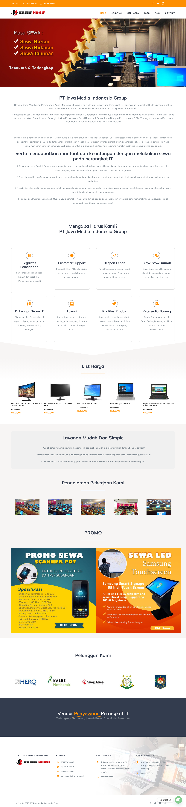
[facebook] (153, 3)
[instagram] (163, 3)
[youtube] (160, 803)
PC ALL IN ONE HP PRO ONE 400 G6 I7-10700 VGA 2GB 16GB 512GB (92, 406)
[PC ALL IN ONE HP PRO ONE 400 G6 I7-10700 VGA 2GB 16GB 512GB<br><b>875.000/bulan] (93, 383)
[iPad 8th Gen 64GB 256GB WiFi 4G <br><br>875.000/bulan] (27, 383)
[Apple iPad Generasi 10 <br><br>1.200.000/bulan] (60, 383)
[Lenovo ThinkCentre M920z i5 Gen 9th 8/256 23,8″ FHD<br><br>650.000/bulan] (159, 383)
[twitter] (158, 3)
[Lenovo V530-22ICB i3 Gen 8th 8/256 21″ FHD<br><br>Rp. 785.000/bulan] (126, 383)
